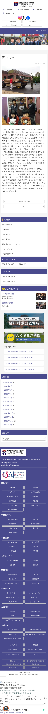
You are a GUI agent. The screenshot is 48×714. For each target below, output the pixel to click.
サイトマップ (32, 25)
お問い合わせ (24, 9)
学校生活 (5, 538)
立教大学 (12, 661)
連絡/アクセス (35, 505)
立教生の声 (6, 234)
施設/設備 (35, 496)
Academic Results (12, 496)
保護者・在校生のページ (35, 649)
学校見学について (35, 630)
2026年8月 (8, 382)
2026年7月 (8, 386)
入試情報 (5, 607)
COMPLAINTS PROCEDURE (35, 634)
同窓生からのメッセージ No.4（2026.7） (21, 351)
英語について (35, 597)
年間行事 (35, 551)
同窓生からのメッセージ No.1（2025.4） (21, 369)
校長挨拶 (35, 501)
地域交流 (35, 528)
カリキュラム (6, 556)
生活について (12, 602)
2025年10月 (8, 421)
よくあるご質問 (11, 21)
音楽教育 (35, 565)
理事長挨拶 (12, 501)
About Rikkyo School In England (12, 638)
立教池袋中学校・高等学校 (35, 661)
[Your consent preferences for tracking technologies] (44, 710)
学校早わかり (12, 492)
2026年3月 (8, 402)
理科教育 (12, 565)
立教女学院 (12, 667)
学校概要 (12, 487)
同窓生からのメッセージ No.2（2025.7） (21, 363)
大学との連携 (12, 528)
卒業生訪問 (6, 239)
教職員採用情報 (12, 510)
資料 (9, 9)
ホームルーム (12, 542)
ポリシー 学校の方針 (11, 25)
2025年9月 (8, 425)
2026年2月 (8, 405)
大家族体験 (12, 524)
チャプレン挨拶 (12, 505)
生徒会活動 (12, 546)
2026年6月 (8, 390)
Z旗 (23, 206)
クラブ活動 (35, 542)
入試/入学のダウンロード (12, 620)
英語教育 (35, 560)
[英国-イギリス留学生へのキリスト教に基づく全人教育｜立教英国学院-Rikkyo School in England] (24, 4)
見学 (39, 9)
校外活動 (35, 546)
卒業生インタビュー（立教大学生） (15, 264)
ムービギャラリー (8, 281)
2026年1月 (8, 409)
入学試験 (12, 611)
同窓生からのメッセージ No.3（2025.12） (21, 357)
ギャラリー (5, 589)
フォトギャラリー (8, 249)
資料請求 (35, 645)
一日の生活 (12, 551)
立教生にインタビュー (13, 597)
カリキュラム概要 (12, 560)
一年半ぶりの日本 (24, 201)
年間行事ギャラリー (9, 254)
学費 (12, 616)
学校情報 (5, 483)
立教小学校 (35, 664)
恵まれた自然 (12, 532)
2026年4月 (8, 398)
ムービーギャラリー (35, 593)
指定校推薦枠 (35, 616)
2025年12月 (8, 413)
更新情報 (5, 570)
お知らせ (5, 229)
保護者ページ (10, 13)
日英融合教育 (35, 524)
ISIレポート (12, 634)
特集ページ (35, 583)
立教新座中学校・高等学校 (12, 664)
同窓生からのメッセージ (11, 244)
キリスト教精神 (12, 519)
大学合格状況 (35, 492)
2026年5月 (8, 394)
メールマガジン (32, 21)
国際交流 (35, 519)
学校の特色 (5, 515)
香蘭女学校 (35, 667)
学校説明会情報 (35, 611)
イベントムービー (35, 602)
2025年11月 (8, 417)
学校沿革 (35, 487)
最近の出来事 (7, 225)
